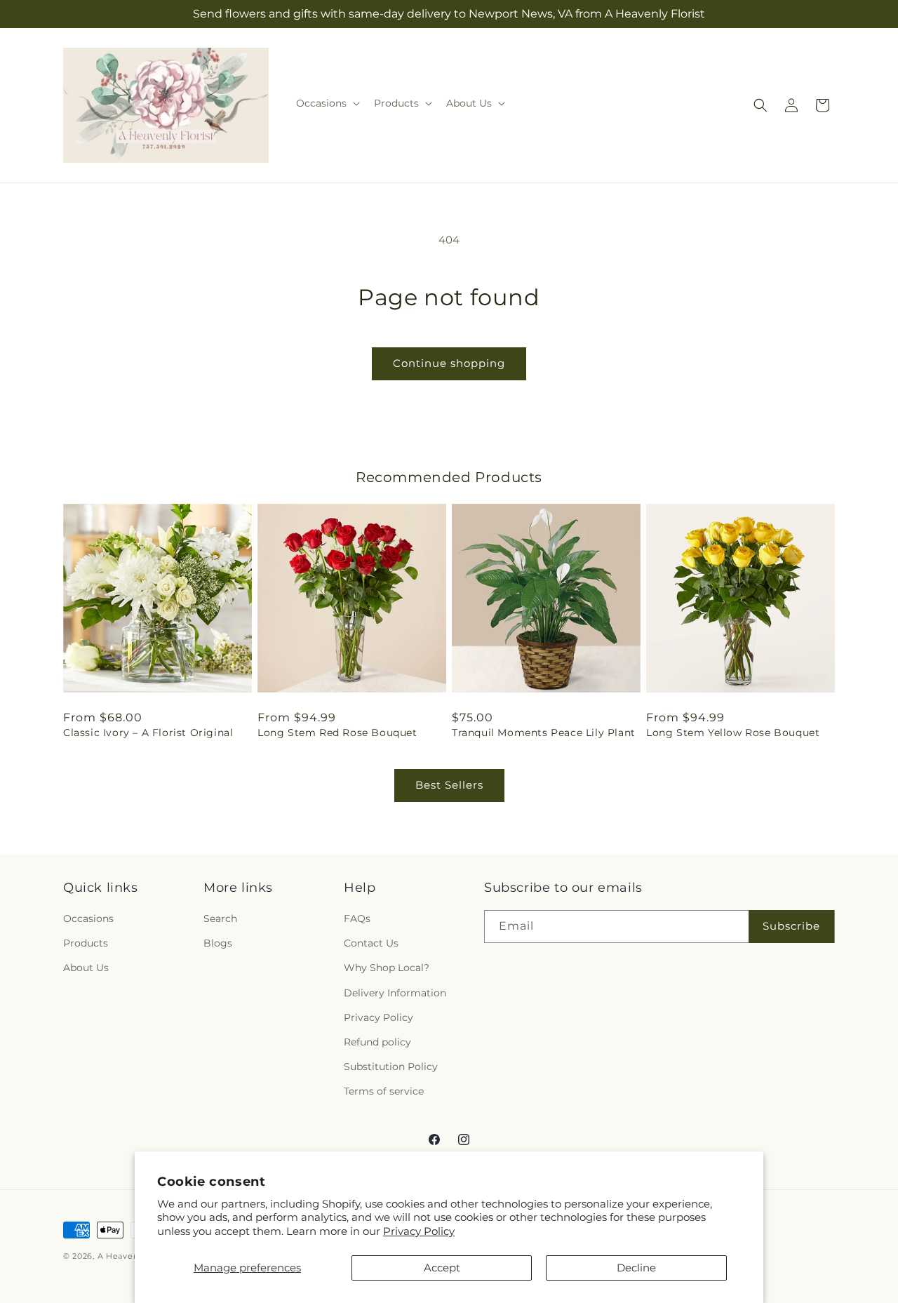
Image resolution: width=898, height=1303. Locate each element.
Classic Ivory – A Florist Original (148, 732)
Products (85, 943)
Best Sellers (449, 784)
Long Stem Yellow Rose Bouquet (732, 732)
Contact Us (371, 943)
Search (220, 918)
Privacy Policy (419, 1231)
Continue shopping (449, 363)
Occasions (88, 918)
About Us (86, 967)
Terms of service (384, 1091)
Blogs (217, 943)
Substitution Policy (391, 1066)
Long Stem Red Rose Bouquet (337, 732)
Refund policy (377, 1042)
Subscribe (791, 926)
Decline (636, 1267)
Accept (442, 1267)
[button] (327, 103)
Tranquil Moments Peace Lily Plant (544, 732)
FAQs (357, 918)
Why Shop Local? (386, 967)
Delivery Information (395, 993)
